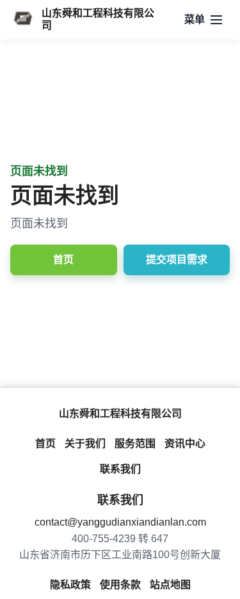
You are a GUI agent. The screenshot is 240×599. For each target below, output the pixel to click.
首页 (63, 259)
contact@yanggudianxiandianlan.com (120, 522)
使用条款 (120, 584)
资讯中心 (184, 443)
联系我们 (120, 469)
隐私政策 (70, 584)
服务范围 (135, 443)
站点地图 (170, 584)
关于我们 (85, 443)
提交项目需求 (176, 259)
